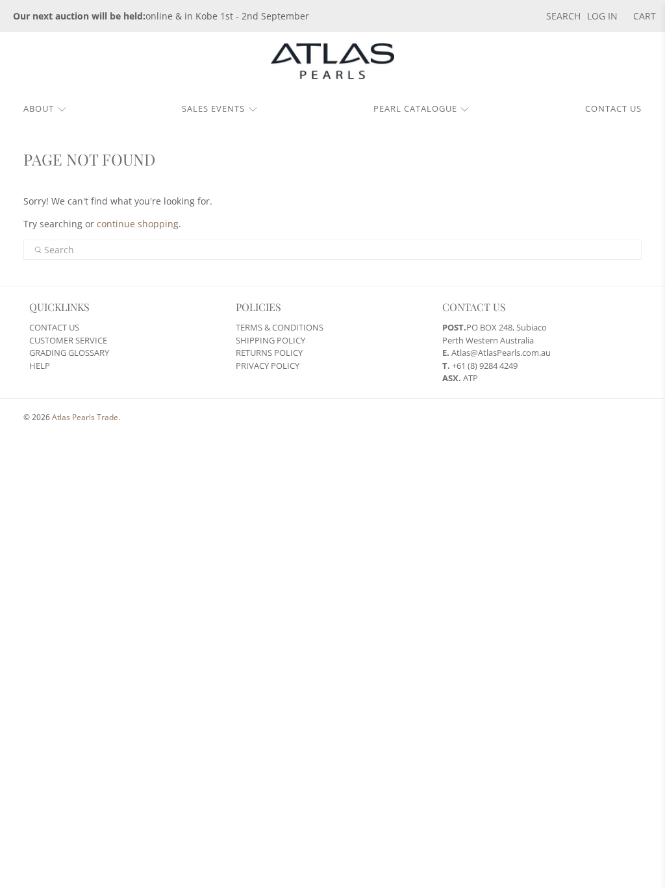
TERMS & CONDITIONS (279, 327)
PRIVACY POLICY (267, 365)
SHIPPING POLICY (270, 340)
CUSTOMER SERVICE (68, 340)
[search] (332, 250)
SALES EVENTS (213, 108)
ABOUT (38, 108)
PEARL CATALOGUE (415, 108)
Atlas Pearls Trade (85, 417)
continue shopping (138, 224)
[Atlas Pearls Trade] (332, 66)
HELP (39, 365)
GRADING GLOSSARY (69, 352)
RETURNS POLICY (269, 352)
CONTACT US (613, 108)
